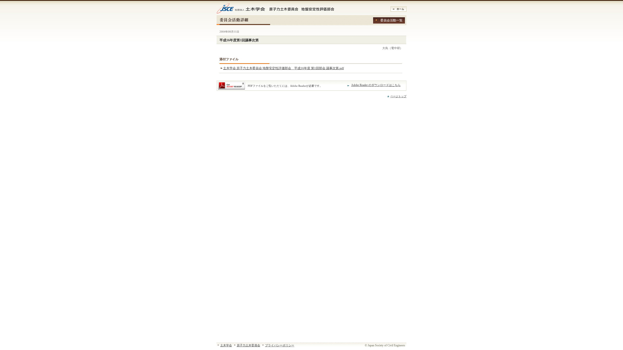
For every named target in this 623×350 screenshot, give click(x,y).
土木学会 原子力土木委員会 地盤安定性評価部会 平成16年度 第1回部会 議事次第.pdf (283, 68)
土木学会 (226, 345)
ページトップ (398, 96)
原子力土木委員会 (248, 345)
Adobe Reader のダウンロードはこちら (376, 85)
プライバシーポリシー (279, 345)
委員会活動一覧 (391, 20)
